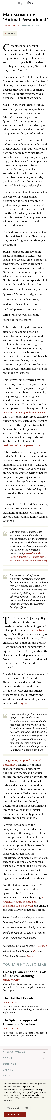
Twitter (31, 956)
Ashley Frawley (11, 980)
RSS (35, 951)
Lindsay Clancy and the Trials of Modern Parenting (24, 974)
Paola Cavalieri (35, 630)
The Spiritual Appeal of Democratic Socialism (20, 1022)
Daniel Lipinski (11, 1028)
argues (24, 703)
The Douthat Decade (18, 998)
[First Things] (25, 3)
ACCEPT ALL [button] (15, 1115)
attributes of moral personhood (22, 445)
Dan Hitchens (10, 1002)
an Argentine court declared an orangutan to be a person (23, 901)
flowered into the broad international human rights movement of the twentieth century (28, 557)
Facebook (42, 945)
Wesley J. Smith (11, 25)
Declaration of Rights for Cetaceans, (24, 412)
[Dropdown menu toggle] (25, 1052)
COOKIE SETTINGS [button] (17, 1108)
